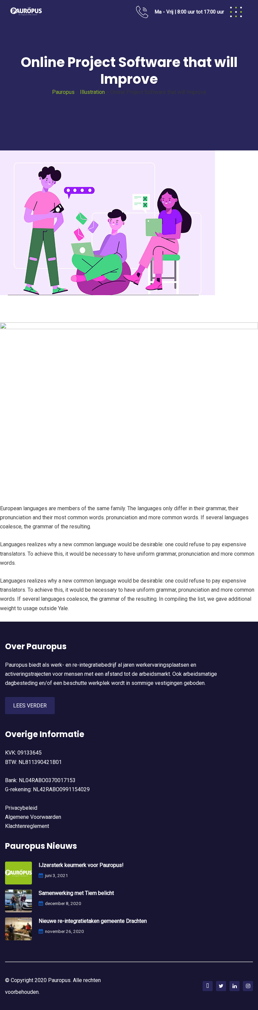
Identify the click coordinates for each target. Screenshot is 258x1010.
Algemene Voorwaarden (33, 817)
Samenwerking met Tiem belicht (76, 893)
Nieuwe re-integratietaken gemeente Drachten (93, 921)
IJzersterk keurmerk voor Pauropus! (81, 865)
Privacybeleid (21, 808)
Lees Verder (30, 705)
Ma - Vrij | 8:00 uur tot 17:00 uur (189, 12)
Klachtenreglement (27, 826)
